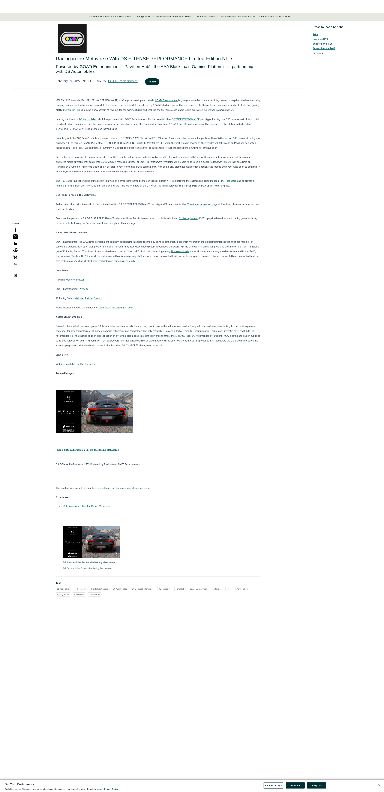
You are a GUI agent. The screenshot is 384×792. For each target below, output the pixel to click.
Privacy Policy (111, 789)
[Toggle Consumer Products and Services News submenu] (133, 16)
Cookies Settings (273, 785)
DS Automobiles (87, 119)
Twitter (80, 279)
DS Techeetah (229, 180)
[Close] (379, 785)
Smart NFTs (79, 594)
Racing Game (63, 594)
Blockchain (81, 589)
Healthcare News (205, 16)
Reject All (295, 785)
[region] (192, 785)
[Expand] (130, 430)
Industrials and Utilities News (236, 16)
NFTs (229, 589)
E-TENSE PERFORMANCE (186, 119)
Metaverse (217, 589)
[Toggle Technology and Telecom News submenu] (293, 16)
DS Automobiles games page (202, 204)
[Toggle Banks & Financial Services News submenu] (193, 16)
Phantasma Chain (180, 251)
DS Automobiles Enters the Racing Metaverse (86, 506)
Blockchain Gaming (99, 589)
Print (315, 34)
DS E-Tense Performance (142, 589)
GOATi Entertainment (123, 81)
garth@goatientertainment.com (116, 307)
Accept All (317, 785)
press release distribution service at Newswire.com (123, 488)
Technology (94, 594)
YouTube (70, 364)
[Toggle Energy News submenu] (153, 16)
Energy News (143, 16)
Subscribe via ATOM (324, 48)
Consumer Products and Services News (110, 16)
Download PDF (321, 39)
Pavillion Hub (73, 110)
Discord (98, 298)
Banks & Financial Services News (173, 16)
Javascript (319, 53)
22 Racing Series (188, 218)
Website (70, 279)
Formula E (61, 185)
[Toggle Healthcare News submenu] (217, 16)
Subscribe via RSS (323, 43)
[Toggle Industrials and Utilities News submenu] (254, 16)
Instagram (90, 364)
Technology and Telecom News (274, 16)
